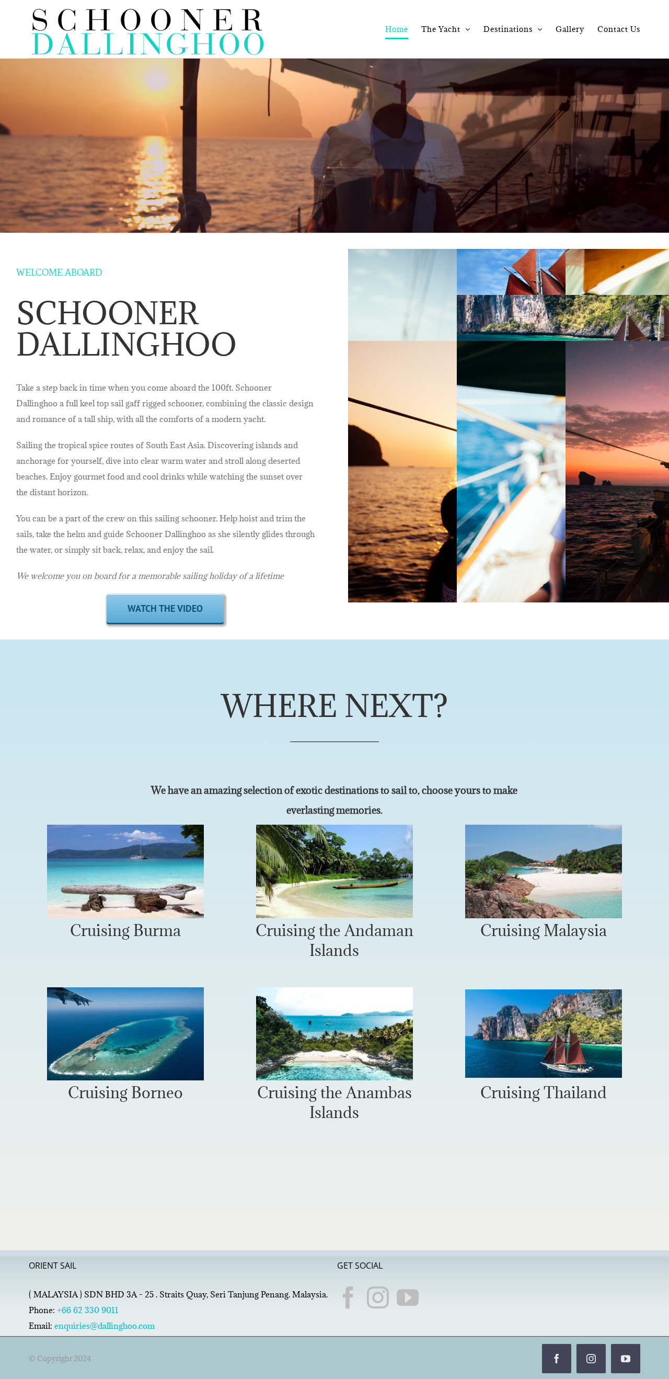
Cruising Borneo (125, 1092)
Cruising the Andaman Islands (334, 940)
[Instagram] (378, 1297)
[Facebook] (348, 1297)
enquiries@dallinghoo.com (104, 1325)
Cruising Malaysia (543, 930)
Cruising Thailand (543, 1092)
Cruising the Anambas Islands (334, 1102)
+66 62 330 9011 (88, 1310)
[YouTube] (408, 1297)
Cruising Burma (125, 930)
